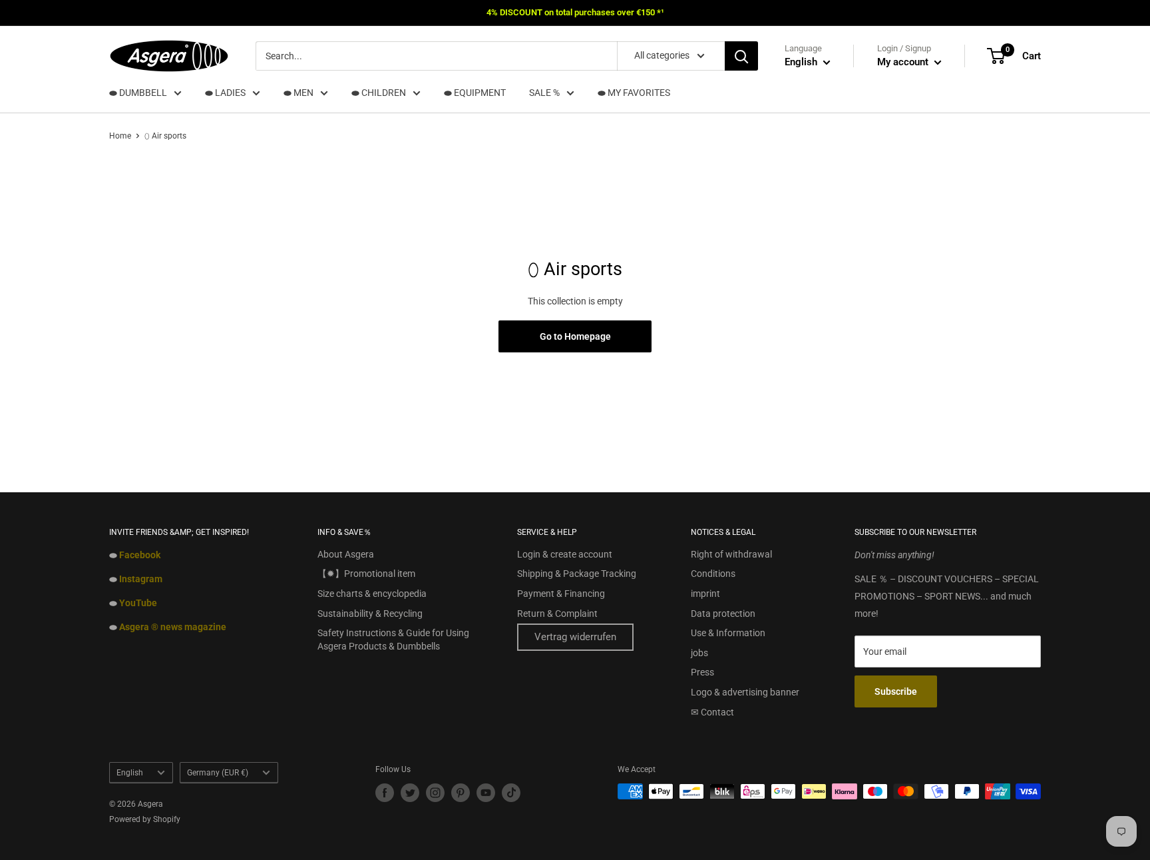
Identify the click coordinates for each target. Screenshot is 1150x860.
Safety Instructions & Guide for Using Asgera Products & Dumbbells (393, 639)
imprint (705, 593)
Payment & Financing (561, 593)
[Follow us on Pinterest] (460, 792)
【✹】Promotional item (366, 573)
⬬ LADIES (225, 92)
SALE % (544, 92)
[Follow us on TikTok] (511, 792)
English (129, 772)
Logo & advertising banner (745, 692)
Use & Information (728, 633)
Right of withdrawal (731, 554)
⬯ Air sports (165, 136)
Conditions (713, 573)
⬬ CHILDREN (378, 92)
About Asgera (345, 554)
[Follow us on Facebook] (384, 792)
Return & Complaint (557, 613)
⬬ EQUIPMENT (475, 92)
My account (904, 62)
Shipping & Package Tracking (576, 573)
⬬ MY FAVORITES (634, 92)
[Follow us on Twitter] (410, 792)
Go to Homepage (575, 336)
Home (120, 136)
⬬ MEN (298, 92)
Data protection (723, 613)
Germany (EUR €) (217, 772)
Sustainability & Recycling (370, 613)
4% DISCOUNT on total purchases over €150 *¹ (575, 12)
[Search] (741, 56)
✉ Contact (712, 712)
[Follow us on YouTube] (486, 792)
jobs (699, 652)
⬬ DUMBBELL (138, 92)
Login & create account (564, 554)
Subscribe (895, 691)
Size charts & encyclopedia (372, 593)
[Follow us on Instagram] (435, 792)
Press (702, 672)
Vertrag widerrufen (575, 637)
